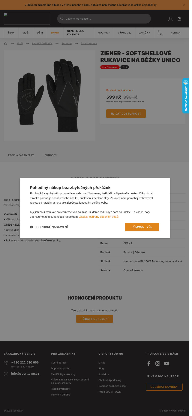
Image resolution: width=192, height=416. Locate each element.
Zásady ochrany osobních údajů (98, 216)
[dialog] (95, 208)
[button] (49, 227)
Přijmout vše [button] (142, 227)
